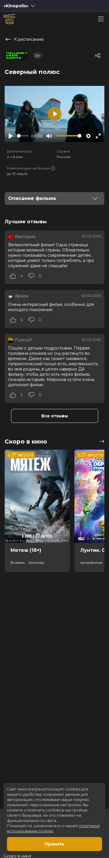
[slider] (23, 136)
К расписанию (29, 39)
